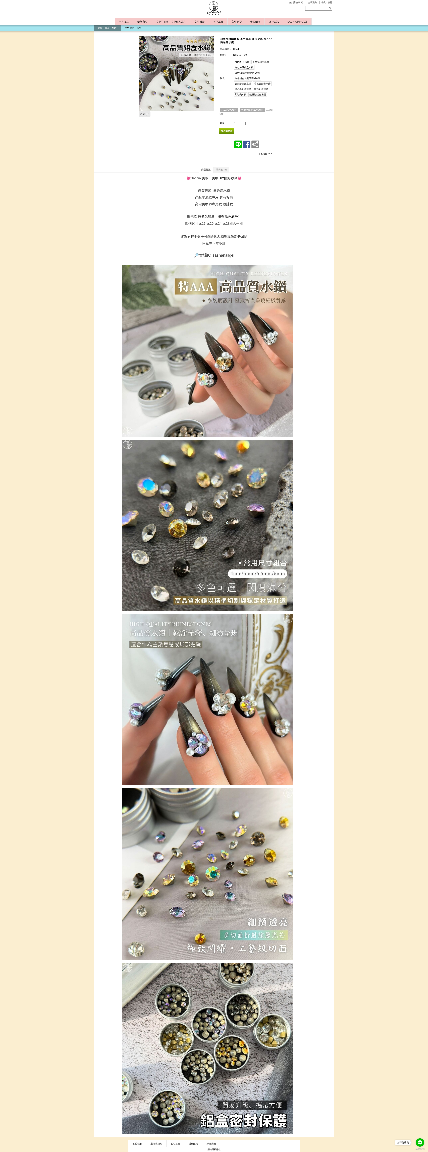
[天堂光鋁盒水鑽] (261, 62)
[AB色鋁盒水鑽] (242, 62)
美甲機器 (200, 21)
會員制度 (255, 21)
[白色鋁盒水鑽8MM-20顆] (247, 78)
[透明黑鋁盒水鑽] (243, 89)
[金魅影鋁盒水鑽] (243, 84)
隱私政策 (193, 1143)
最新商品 (142, 21)
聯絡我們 (211, 1143)
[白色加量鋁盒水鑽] (244, 67)
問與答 (221, 169)
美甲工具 (218, 21)
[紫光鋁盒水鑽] (261, 89)
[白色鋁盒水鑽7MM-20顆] (247, 73)
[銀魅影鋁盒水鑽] (258, 95)
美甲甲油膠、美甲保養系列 (171, 21)
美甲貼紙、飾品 (133, 28)
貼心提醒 (175, 1143)
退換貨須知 (156, 1143)
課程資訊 (274, 21)
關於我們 (137, 1143)
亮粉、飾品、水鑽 (107, 28)
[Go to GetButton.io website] (420, 1149)
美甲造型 (237, 21)
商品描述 (206, 169)
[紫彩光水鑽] (240, 95)
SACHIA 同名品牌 (297, 21)
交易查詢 (312, 2)
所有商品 (124, 21)
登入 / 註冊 (327, 2)
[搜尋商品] (330, 8)
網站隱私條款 (214, 1149)
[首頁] (214, 8)
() (298, 2)
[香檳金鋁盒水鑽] (262, 84)
